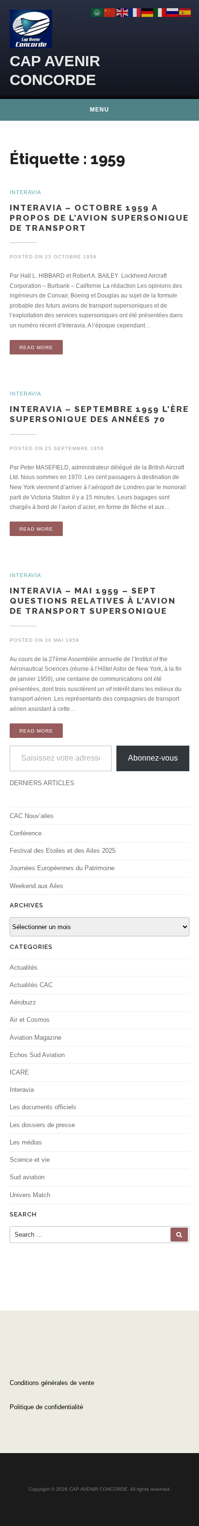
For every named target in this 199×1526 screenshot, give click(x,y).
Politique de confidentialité (46, 1407)
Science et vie (30, 1159)
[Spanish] (185, 12)
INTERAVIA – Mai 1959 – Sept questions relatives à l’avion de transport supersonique (93, 601)
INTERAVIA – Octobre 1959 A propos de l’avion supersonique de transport (99, 218)
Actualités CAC (31, 985)
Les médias (26, 1142)
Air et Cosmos (30, 1019)
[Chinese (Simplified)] (110, 12)
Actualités (24, 967)
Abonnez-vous (153, 758)
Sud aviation (27, 1177)
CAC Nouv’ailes (32, 816)
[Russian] (173, 12)
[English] (122, 12)
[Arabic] (97, 12)
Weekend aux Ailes (36, 886)
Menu (99, 109)
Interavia (22, 1089)
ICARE (19, 1072)
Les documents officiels (43, 1107)
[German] (148, 12)
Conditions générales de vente (52, 1382)
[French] (135, 12)
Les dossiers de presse (42, 1125)
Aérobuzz (23, 1002)
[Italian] (160, 12)
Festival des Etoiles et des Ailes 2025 (62, 850)
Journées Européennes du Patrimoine (62, 868)
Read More (36, 347)
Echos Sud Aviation (37, 1055)
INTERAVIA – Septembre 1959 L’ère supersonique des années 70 (99, 414)
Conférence (26, 833)
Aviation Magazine (35, 1037)
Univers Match (30, 1195)
